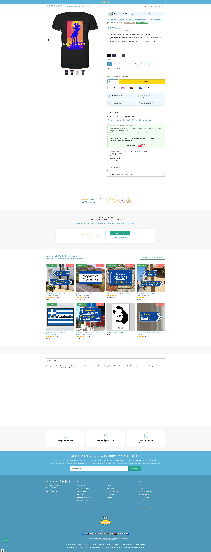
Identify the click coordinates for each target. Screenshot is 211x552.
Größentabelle (113, 69)
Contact (109, 485)
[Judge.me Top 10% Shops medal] (128, 200)
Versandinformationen (113, 171)
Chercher (110, 498)
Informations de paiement (145, 504)
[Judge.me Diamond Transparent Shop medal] (101, 200)
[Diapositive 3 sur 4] (77, 72)
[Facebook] (47, 491)
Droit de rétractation (144, 494)
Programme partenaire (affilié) (85, 507)
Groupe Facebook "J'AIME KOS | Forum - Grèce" (90, 501)
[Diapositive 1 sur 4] (66, 72)
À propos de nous (82, 491)
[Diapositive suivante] (163, 2)
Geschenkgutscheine (83, 488)
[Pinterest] (56, 491)
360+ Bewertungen (105, 2)
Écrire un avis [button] (120, 233)
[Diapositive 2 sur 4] (72, 72)
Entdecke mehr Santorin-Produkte (152, 257)
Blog (78, 504)
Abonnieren (135, 468)
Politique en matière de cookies (147, 507)
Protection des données (145, 491)
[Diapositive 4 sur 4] (83, 72)
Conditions (141, 488)
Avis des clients (81, 485)
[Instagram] (50, 491)
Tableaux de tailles (112, 494)
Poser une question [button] (120, 237)
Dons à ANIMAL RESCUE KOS (85, 498)
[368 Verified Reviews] (105, 528)
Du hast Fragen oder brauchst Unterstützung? (119, 174)
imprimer (140, 485)
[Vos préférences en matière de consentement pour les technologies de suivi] (2, 550)
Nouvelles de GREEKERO (84, 494)
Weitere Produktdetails (113, 167)
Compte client (111, 488)
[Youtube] (53, 491)
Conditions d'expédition (145, 501)
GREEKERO (72, 547)
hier (126, 538)
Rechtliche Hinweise (51, 360)
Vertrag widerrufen (143, 498)
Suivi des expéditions (113, 491)
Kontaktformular (53, 487)
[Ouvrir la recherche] (156, 6)
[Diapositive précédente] (47, 2)
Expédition (116, 30)
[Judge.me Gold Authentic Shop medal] (108, 200)
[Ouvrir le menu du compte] (159, 6)
